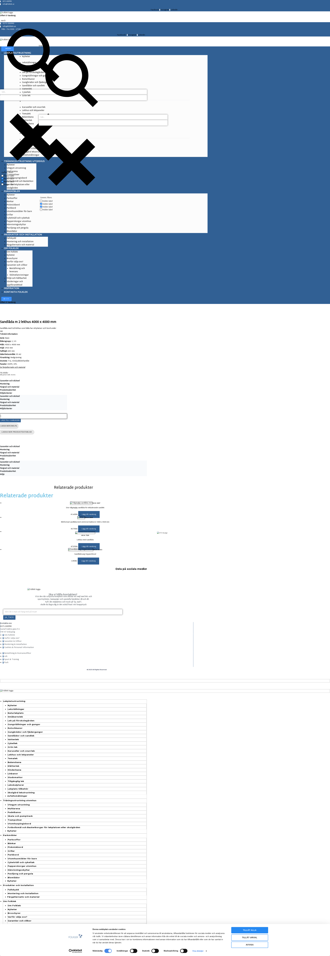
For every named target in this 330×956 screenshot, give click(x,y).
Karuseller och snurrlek (21, 751)
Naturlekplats (16, 713)
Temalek (13, 758)
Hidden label (47, 201)
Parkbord (13, 854)
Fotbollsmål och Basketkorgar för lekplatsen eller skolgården (44, 827)
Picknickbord (15, 847)
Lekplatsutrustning (14, 701)
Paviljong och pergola (20, 873)
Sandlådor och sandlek (21, 735)
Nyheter (12, 705)
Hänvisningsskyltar (19, 870)
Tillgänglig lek (16, 781)
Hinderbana (14, 770)
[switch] (133, 951)
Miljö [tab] (2, 459)
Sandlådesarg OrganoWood (85, 554)
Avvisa (250, 945)
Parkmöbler (10, 835)
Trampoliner (15, 820)
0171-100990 (6, 626)
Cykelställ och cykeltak (21, 862)
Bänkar (12, 843)
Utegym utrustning (19, 804)
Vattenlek (13, 739)
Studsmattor (15, 777)
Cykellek (13, 743)
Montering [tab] (5, 384)
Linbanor (13, 773)
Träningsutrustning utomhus (19, 800)
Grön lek (13, 747)
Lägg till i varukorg (10, 420)
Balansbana (14, 762)
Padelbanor (14, 812)
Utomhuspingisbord (19, 823)
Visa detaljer (198, 951)
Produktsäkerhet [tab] (8, 390)
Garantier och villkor (19, 921)
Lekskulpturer (16, 785)
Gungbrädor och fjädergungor (25, 732)
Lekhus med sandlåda (85, 539)
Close (7, 299)
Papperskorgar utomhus (22, 866)
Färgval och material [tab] (9, 387)
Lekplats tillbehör (18, 789)
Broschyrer (14, 913)
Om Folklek (9, 901)
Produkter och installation (18, 885)
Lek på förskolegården (21, 720)
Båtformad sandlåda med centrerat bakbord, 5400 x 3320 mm (85, 522)
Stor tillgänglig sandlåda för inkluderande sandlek (85, 507)
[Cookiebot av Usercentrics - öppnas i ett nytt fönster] (75, 951)
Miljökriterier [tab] (6, 393)
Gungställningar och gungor (24, 724)
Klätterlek (13, 766)
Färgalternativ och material (23, 897)
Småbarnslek (15, 717)
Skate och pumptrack (20, 816)
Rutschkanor (15, 728)
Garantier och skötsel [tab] (10, 380)
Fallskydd (13, 889)
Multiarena (14, 808)
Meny (8, 48)
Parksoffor (14, 839)
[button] (89, 514)
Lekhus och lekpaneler (21, 754)
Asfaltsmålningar (17, 796)
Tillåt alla (250, 930)
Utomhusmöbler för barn (22, 858)
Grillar (11, 851)
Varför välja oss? (17, 917)
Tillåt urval (249, 937)
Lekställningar (16, 709)
